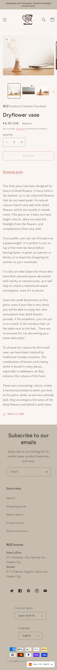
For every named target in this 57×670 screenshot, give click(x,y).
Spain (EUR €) (27, 615)
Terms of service (17, 531)
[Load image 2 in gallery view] (43, 90)
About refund (14, 514)
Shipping (20, 129)
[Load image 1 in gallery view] (14, 90)
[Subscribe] (46, 471)
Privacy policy (15, 522)
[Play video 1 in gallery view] (28, 90)
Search (10, 498)
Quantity (8, 134)
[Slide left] (3, 91)
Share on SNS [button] (15, 414)
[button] (5, 20)
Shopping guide (13, 172)
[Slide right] (53, 91)
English (26, 635)
